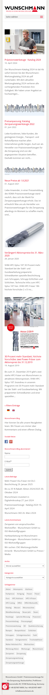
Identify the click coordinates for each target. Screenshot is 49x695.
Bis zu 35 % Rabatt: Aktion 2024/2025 (22, 488)
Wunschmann (38, 649)
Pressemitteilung (12, 621)
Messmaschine (28, 607)
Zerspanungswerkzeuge (15, 663)
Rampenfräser (20, 630)
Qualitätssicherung (35, 626)
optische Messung (23, 617)
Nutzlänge (9, 617)
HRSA (20, 603)
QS (25, 626)
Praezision (37, 617)
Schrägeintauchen (23, 635)
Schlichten (32, 630)
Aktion (8, 589)
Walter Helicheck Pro (14, 644)
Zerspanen (10, 653)
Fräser (37, 594)
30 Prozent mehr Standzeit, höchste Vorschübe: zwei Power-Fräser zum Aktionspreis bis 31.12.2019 (23, 359)
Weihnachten (29, 644)
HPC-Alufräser (17, 598)
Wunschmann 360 (13, 513)
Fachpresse (10, 594)
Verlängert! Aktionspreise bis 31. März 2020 (24, 254)
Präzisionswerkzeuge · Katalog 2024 (23, 59)
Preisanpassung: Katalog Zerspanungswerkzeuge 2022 (19, 123)
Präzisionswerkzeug (13, 626)
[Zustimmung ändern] (5, 686)
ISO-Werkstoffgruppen (15, 531)
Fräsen (29, 594)
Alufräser (28, 589)
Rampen (9, 630)
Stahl (35, 635)
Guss (8, 598)
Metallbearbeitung (13, 612)
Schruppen (10, 635)
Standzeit (9, 640)
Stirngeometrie (21, 640)
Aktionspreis (18, 589)
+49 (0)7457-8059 (17, 687)
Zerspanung (21, 653)
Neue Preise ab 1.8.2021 (17, 180)
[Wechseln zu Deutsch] (8, 410)
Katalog (8, 607)
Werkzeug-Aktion (12, 649)
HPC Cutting (10, 603)
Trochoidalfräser (36, 640)
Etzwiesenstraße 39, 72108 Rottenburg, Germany (24, 684)
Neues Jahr (26, 612)
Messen (17, 607)
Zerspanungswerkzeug (14, 658)
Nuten (35, 612)
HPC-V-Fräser (31, 598)
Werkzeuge (25, 649)
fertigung (20, 594)
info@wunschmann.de (24, 691)
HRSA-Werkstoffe (31, 603)
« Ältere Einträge (12, 405)
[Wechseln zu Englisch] (13, 410)
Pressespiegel (26, 621)
